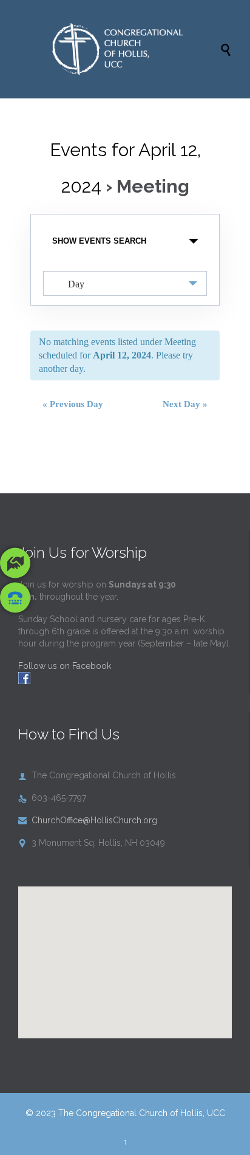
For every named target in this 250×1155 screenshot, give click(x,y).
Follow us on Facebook (64, 666)
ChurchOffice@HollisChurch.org (87, 820)
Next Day (185, 404)
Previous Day (72, 404)
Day (76, 284)
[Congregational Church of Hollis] (131, 49)
